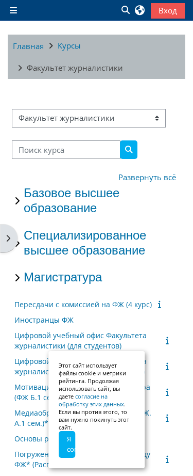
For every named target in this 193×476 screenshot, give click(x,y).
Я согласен (71, 444)
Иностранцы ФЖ (44, 320)
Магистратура (63, 277)
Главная (28, 46)
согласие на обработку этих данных (91, 400)
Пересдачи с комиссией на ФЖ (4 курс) (83, 304)
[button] (125, 10)
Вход (168, 10)
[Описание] (161, 304)
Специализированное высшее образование (85, 242)
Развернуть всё (147, 177)
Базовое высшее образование (71, 200)
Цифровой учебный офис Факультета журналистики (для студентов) (80, 340)
